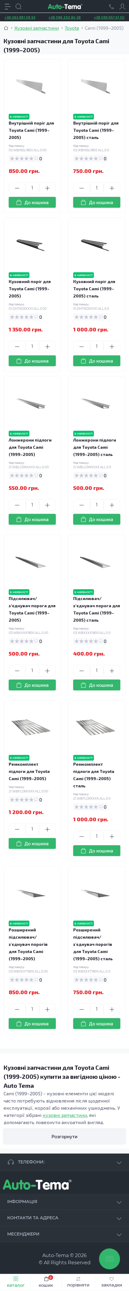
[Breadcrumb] (6, 28)
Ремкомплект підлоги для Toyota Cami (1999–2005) (29, 771)
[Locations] (112, 7)
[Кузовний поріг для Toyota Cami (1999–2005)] (31, 245)
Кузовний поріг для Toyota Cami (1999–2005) (30, 288)
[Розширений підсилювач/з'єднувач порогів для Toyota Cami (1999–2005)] (31, 893)
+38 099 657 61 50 (109, 17)
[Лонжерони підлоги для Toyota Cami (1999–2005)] (31, 403)
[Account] (122, 7)
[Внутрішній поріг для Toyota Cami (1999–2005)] (31, 86)
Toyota (72, 28)
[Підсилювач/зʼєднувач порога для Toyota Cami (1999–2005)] (31, 562)
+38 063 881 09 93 (19, 17)
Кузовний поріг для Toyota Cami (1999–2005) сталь (94, 288)
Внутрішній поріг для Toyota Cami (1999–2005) (31, 130)
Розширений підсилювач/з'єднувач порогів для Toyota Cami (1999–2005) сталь (93, 944)
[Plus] (47, 188)
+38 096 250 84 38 (65, 17)
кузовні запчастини (65, 1115)
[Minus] (17, 188)
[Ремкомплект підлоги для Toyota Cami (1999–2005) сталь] (95, 727)
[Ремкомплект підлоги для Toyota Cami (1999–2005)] (31, 727)
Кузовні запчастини (36, 28)
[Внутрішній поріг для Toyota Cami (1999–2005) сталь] (95, 86)
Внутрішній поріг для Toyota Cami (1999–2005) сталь (95, 130)
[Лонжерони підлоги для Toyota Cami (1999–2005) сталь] (95, 403)
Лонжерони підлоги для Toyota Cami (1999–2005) (30, 447)
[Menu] (8, 7)
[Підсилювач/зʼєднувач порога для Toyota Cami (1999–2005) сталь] (95, 562)
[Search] (19, 7)
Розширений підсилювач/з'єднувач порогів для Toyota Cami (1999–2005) (28, 944)
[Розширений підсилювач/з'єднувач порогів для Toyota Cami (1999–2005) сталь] (95, 893)
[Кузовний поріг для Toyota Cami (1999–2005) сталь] (95, 245)
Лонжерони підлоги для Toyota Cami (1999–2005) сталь (94, 447)
